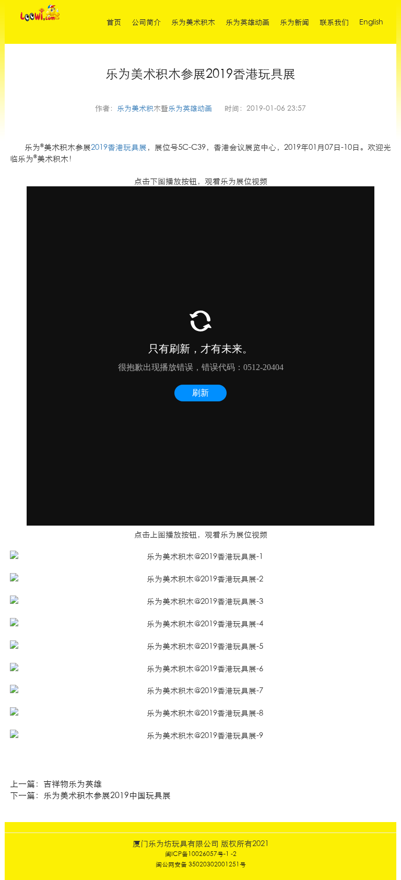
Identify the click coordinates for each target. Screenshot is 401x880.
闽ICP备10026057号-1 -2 (201, 853)
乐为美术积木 (193, 22)
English (371, 22)
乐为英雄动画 (247, 22)
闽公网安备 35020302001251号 (201, 864)
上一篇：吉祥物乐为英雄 (56, 783)
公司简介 (146, 22)
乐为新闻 (294, 22)
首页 (114, 22)
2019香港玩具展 (119, 146)
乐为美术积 (135, 108)
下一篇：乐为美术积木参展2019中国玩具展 (90, 795)
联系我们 (334, 22)
